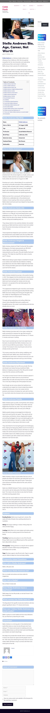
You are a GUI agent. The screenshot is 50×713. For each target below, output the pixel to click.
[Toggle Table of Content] (27, 82)
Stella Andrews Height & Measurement (13, 89)
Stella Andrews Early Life (10, 87)
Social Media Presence (9, 98)
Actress (5, 661)
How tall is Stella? (9, 106)
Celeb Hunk (5, 8)
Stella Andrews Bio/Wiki (10, 84)
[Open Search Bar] (29, 13)
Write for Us (45, 1)
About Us (14, 1)
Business (31, 5)
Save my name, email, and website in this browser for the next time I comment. (18, 699)
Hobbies (7, 99)
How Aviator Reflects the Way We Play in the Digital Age (41, 46)
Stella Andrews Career (9, 91)
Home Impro (39, 5)
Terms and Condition (27, 1)
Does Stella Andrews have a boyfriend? (14, 108)
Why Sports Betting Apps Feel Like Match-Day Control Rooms (42, 71)
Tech (24, 5)
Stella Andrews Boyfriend (10, 94)
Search (40, 22)
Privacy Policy (20, 1)
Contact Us (40, 1)
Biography (16, 5)
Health (24, 9)
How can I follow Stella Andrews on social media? (16, 112)
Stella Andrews (6, 58)
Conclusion (7, 113)
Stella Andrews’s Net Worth (10, 92)
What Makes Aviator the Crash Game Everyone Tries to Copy (42, 94)
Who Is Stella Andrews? (9, 85)
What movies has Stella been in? (12, 110)
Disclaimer (35, 1)
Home (10, 1)
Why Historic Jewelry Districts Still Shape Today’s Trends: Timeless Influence (42, 59)
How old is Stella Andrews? (11, 103)
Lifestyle (32, 9)
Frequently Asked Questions (11, 101)
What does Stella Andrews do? (12, 105)
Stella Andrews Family (9, 96)
